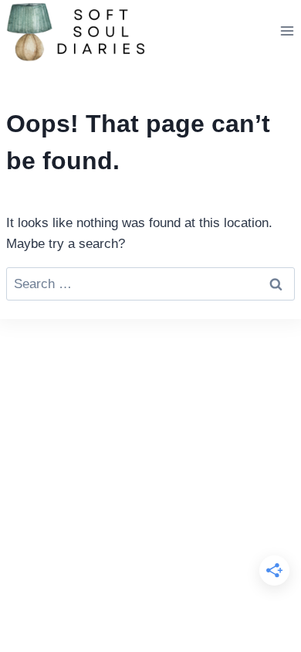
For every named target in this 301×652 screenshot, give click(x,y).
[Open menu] (286, 30)
